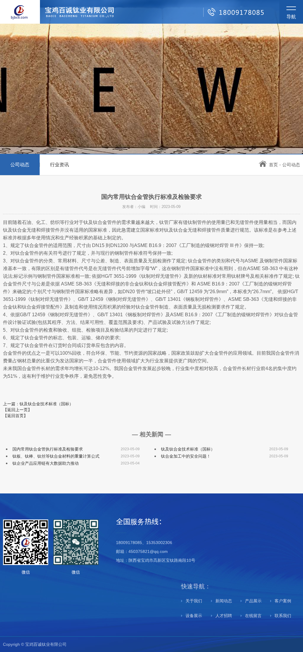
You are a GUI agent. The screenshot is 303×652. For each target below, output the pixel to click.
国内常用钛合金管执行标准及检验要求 (47, 449)
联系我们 (283, 615)
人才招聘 (223, 615)
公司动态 (19, 164)
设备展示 (194, 615)
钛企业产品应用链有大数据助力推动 (45, 463)
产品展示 (253, 600)
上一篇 (38, 403)
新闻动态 (223, 600)
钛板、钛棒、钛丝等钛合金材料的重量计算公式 (55, 456)
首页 (273, 164)
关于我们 (194, 600)
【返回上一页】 (17, 409)
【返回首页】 (15, 415)
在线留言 (253, 615)
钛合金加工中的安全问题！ (186, 456)
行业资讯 (59, 164)
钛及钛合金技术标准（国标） (188, 449)
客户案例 (283, 600)
